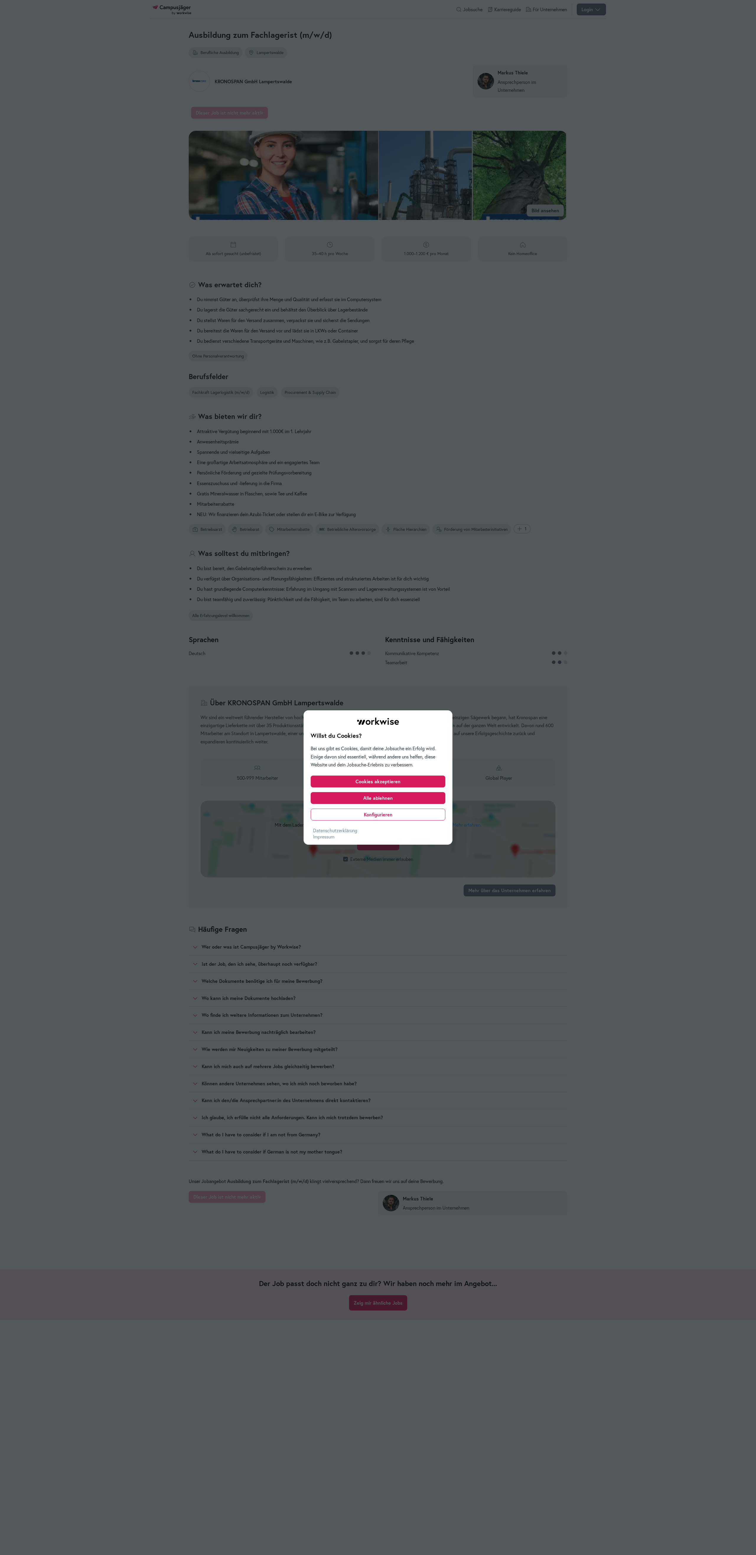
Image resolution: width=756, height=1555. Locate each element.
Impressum (323, 837)
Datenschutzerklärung (335, 830)
